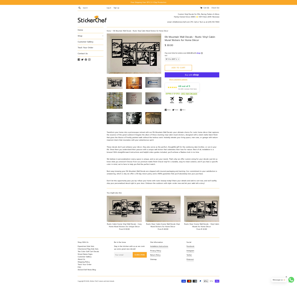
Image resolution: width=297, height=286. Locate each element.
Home (80, 30)
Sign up (116, 8)
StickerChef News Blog (87, 270)
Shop (90, 36)
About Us (81, 259)
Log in (109, 8)
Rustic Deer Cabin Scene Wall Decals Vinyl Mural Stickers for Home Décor (163, 225)
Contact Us (83, 53)
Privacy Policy (155, 250)
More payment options (178, 79)
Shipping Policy (84, 262)
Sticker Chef (94, 281)
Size (166, 56)
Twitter (189, 255)
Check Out (215, 8)
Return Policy (155, 255)
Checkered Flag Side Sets (88, 249)
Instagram (190, 250)
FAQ (79, 267)
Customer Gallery (85, 41)
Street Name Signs (85, 254)
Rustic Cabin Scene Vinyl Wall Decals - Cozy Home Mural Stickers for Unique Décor (124, 225)
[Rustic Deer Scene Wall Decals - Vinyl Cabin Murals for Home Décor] (201, 209)
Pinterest (190, 259)
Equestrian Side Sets (86, 246)
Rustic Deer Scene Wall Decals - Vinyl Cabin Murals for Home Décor (201, 225)
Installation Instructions (159, 246)
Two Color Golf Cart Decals (88, 251)
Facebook (190, 246)
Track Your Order (85, 47)
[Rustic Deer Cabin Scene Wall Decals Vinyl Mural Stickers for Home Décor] (163, 209)
